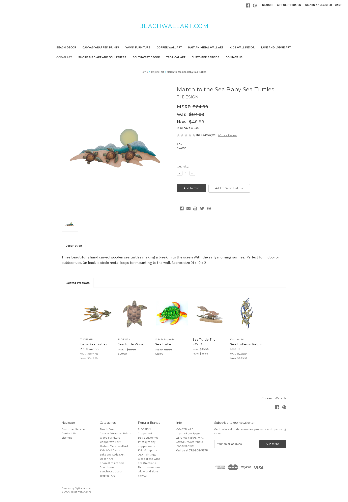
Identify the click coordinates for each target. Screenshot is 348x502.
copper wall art (148, 446)
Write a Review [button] (227, 135)
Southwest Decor (146, 57)
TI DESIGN (144, 429)
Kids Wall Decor (242, 47)
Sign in (310, 5)
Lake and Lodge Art (276, 47)
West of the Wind (149, 459)
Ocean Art (64, 57)
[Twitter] (202, 208)
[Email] (188, 208)
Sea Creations (147, 463)
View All (142, 475)
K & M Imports (147, 450)
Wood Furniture (137, 47)
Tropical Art (175, 57)
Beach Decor (66, 47)
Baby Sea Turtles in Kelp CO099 (95, 346)
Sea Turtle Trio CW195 (204, 342)
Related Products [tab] (77, 283)
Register (325, 5)
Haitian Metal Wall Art (205, 47)
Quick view (96, 310)
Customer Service (205, 57)
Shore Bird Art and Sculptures (102, 57)
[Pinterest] (255, 5)
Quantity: (183, 166)
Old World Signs (148, 471)
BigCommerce (83, 488)
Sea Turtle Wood (131, 344)
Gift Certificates (289, 5)
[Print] (195, 208)
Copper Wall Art (169, 47)
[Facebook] (248, 5)
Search (267, 5)
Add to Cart (97, 317)
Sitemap (67, 437)
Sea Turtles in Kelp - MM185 (246, 346)
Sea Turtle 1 (164, 344)
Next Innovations (149, 467)
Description (73, 245)
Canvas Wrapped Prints (101, 47)
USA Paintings (147, 454)
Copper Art (145, 433)
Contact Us (234, 57)
